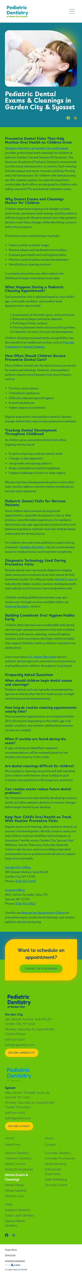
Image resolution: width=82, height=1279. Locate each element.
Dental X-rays (14, 1196)
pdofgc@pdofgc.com (20, 1045)
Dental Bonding (55, 1164)
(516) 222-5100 (15, 1039)
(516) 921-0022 (15, 1112)
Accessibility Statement (15, 1261)
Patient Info (13, 1144)
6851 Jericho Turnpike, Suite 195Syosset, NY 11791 (27, 1095)
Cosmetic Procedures (60, 1158)
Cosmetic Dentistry (58, 1153)
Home (9, 1138)
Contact (50, 1144)
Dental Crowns (15, 1164)
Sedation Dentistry (18, 1210)
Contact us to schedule (41, 968)
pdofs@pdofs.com (18, 1118)
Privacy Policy (11, 1250)
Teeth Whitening (56, 1179)
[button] (72, 11)
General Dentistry (17, 1153)
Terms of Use (10, 1255)
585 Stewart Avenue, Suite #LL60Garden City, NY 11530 (28, 1021)
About (49, 1138)
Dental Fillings (14, 1185)
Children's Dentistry (18, 1158)
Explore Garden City (21, 1053)
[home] (17, 11)
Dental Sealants (16, 1190)
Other (9, 1204)
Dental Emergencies (19, 1169)
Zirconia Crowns (56, 1185)
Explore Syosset (19, 1126)
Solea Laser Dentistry (20, 1215)
